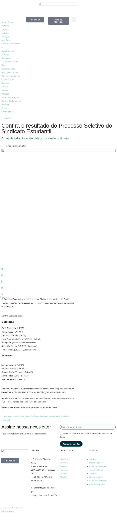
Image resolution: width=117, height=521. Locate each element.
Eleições (5, 33)
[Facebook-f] (98, 20)
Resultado (25, 416)
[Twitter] (5, 478)
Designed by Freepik (7, 511)
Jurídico (92, 459)
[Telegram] (106, 28)
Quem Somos (7, 22)
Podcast (5, 94)
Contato (5, 108)
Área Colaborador (97, 470)
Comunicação (7, 79)
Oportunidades (8, 69)
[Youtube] (98, 28)
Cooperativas (7, 112)
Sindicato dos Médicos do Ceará (45, 416)
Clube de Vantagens (10, 76)
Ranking (5, 104)
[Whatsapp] (5, 469)
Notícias (5, 83)
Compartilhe (5, 297)
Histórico (5, 26)
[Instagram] (106, 20)
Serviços (5, 36)
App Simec (6, 40)
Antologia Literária (9, 72)
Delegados (6, 58)
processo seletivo (11, 416)
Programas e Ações (10, 97)
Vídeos (4, 90)
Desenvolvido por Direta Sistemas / (12, 508)
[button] (11, 18)
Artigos (4, 87)
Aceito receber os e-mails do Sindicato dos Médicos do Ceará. (86, 435)
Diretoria (5, 29)
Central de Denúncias (11, 101)
